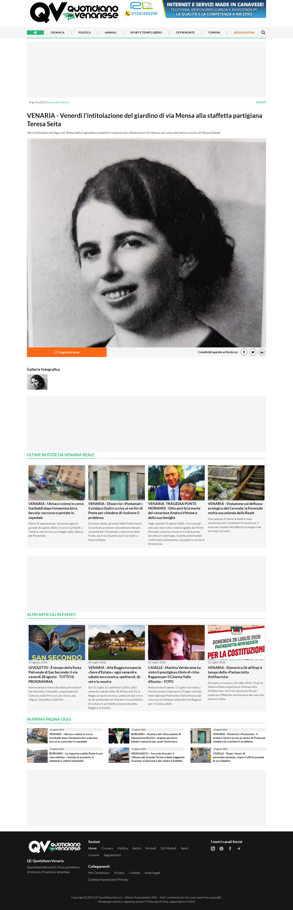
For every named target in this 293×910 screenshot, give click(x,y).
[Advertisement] (146, 69)
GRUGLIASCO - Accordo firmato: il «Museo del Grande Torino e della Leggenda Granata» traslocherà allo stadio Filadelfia (157, 757)
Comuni (214, 32)
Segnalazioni (244, 32)
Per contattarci (99, 873)
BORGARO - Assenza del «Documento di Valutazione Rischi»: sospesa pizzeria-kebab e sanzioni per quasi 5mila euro (156, 737)
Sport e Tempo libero (146, 32)
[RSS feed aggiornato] (213, 849)
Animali (110, 32)
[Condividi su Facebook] (244, 352)
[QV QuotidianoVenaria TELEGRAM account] (239, 849)
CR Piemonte (185, 32)
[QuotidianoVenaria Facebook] (230, 849)
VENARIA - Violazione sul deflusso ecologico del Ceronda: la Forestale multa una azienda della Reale (235, 508)
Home (92, 848)
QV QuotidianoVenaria (108, 897)
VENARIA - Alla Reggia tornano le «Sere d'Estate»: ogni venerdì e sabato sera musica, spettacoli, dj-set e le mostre (114, 674)
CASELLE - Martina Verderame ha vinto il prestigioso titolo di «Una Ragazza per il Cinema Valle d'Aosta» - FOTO (174, 674)
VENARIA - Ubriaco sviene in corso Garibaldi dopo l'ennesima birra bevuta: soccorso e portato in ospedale (56, 510)
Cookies (134, 873)
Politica (84, 32)
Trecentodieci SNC (145, 897)
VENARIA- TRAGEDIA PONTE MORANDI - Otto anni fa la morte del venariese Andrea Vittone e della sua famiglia (174, 510)
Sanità (136, 848)
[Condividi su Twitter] (253, 352)
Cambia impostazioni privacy (108, 879)
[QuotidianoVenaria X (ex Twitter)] (221, 849)
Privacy (119, 873)
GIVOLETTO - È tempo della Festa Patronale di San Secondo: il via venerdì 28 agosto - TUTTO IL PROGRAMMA (55, 674)
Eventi (261, 102)
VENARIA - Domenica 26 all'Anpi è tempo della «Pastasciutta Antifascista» (235, 672)
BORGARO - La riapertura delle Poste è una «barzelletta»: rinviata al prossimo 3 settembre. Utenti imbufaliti (76, 757)
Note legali (152, 873)
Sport (184, 848)
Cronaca (57, 32)
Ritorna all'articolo (57, 102)
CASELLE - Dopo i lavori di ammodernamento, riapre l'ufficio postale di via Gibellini (238, 757)
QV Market (168, 848)
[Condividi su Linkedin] (262, 352)
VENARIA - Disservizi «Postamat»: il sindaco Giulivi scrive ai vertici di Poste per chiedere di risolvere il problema (115, 510)
